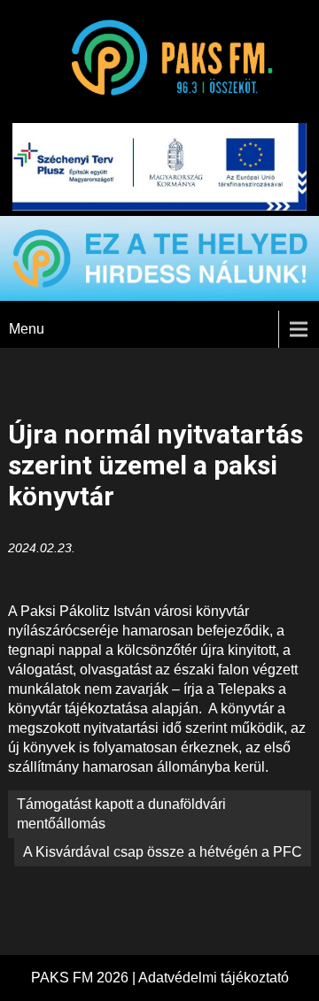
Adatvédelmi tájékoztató (213, 977)
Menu (26, 328)
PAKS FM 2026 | (84, 977)
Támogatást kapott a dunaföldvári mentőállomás (121, 814)
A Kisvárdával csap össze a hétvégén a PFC (162, 851)
